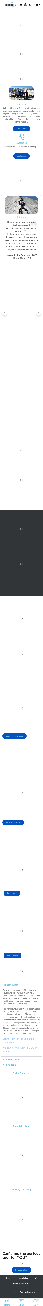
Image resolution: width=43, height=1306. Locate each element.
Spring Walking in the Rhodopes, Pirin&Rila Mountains (28, 1088)
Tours (22, 1133)
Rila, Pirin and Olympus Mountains (26, 1108)
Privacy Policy (22, 1278)
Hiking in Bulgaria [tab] (11, 985)
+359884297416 (23, 82)
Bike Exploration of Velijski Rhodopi (27, 1154)
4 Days (22, 1213)
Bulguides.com (27, 1292)
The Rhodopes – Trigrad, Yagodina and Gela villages (28, 1219)
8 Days (21, 570)
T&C (35, 1278)
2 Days (21, 486)
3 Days (22, 1197)
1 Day (22, 1167)
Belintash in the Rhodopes (27, 1202)
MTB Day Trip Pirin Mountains (27, 1172)
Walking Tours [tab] (9, 1065)
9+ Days (23, 1102)
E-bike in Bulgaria (28, 1136)
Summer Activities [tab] (11, 1059)
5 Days (22, 1232)
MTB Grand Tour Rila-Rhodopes (21, 573)
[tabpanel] (21, 1022)
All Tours (8, 1278)
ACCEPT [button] (27, 658)
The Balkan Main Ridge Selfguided (27, 1237)
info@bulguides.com (23, 76)
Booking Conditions (21, 1283)
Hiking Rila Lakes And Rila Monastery (21, 489)
